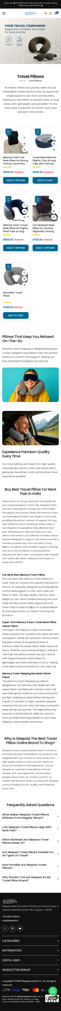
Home (22, 80)
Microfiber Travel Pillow (12, 294)
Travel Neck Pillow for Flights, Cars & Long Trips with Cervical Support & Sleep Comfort (45, 160)
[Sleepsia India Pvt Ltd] (30, 13)
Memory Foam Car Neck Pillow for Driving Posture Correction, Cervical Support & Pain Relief (15, 160)
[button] (7, 167)
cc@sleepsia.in (10, 920)
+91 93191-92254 (11, 916)
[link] (30, 385)
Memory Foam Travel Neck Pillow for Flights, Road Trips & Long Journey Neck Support (15, 228)
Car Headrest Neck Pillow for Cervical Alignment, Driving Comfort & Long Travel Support (43, 228)
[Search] (45, 13)
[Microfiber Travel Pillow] (16, 276)
